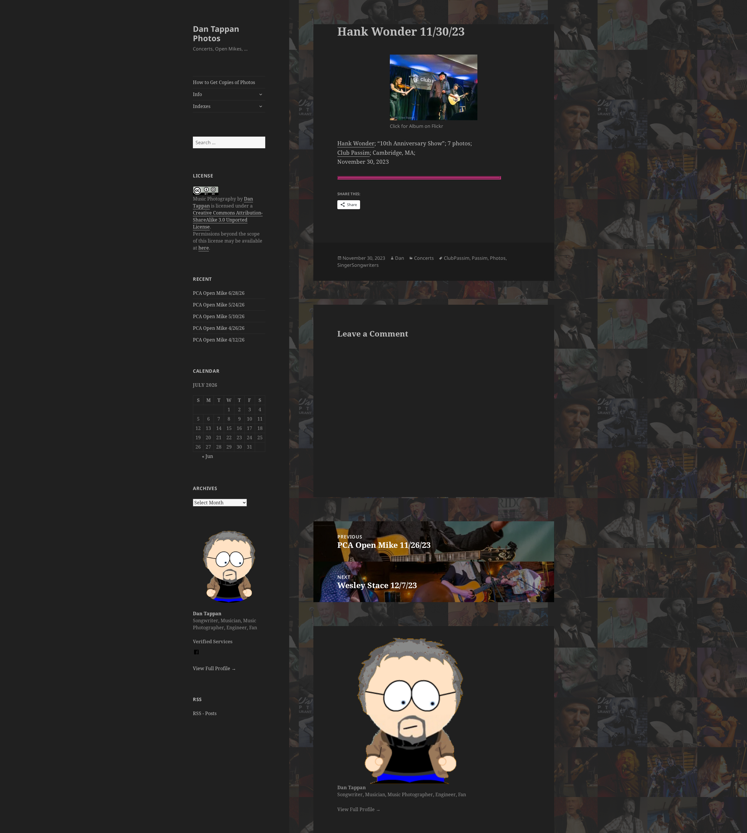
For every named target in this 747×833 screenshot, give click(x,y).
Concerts (424, 258)
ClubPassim (457, 258)
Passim (480, 258)
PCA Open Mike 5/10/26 (219, 316)
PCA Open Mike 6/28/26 (219, 293)
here (203, 248)
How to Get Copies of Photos (224, 82)
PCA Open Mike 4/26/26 (219, 328)
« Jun (207, 456)
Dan (399, 258)
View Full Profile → (214, 668)
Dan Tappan (207, 613)
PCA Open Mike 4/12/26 (219, 340)
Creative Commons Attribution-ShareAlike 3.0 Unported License (228, 220)
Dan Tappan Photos (216, 33)
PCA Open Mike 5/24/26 (219, 305)
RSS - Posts (205, 713)
